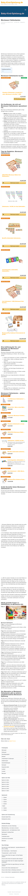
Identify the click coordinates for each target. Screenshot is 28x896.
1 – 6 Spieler (4, 803)
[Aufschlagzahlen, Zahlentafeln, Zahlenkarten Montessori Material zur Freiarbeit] (14, 259)
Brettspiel (3, 756)
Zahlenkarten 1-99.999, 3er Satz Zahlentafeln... (14, 206)
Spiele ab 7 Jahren (5, 790)
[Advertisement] (14, 39)
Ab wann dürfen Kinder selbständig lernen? (10, 867)
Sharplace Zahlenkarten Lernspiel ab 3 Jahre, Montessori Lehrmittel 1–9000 (12, 93)
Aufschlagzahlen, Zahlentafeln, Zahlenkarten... (10, 270)
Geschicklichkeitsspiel (6, 762)
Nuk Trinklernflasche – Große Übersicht (9, 850)
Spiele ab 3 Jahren (5, 782)
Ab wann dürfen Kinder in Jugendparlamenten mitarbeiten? (13, 872)
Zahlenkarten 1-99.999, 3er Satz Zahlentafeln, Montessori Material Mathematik (17, 440)
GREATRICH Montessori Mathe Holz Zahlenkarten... (11, 175)
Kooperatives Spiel (5, 767)
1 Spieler (3, 805)
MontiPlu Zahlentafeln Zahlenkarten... (11, 238)
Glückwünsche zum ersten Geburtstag (9, 825)
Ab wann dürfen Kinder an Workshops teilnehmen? (11, 870)
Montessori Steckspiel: (9, 726)
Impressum (11, 893)
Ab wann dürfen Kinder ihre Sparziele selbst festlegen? (12, 858)
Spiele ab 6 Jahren (5, 788)
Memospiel (4, 773)
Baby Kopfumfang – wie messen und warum (10, 828)
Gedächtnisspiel (5, 760)
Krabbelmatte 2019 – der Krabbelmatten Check (11, 830)
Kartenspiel (4, 765)
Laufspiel (3, 769)
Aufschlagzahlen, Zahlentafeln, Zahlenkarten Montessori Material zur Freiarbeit (17, 460)
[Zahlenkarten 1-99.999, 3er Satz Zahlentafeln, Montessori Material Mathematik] (14, 196)
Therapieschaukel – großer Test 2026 (9, 853)
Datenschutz (16, 893)
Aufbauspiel (4, 752)
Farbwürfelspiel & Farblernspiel (8, 758)
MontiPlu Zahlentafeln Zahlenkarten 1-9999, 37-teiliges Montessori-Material (17, 451)
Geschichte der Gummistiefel (7, 838)
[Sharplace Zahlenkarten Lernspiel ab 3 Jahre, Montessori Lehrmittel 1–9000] (14, 85)
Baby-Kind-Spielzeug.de (12, 13)
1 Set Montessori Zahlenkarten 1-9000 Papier (17, 399)
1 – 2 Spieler (4, 797)
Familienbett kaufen (5, 836)
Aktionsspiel (4, 750)
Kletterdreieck (4, 834)
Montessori (3, 23)
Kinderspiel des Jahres (6, 819)
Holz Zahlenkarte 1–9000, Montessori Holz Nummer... (13, 302)
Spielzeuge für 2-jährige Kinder (8, 832)
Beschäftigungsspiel (5, 754)
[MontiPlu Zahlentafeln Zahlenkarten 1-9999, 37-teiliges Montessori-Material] (14, 228)
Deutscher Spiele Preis (6, 816)
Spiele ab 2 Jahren (5, 780)
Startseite (2, 877)
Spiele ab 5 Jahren (5, 786)
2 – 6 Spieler (4, 810)
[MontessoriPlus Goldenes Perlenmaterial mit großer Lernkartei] (14, 323)
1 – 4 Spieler (4, 801)
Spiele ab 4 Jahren (5, 784)
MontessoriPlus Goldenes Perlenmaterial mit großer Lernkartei (17, 479)
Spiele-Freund (10, 22)
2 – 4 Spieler (4, 808)
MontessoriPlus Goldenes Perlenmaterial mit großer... (13, 333)
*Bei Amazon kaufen (20, 99)
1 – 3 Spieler (4, 799)
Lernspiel (3, 771)
